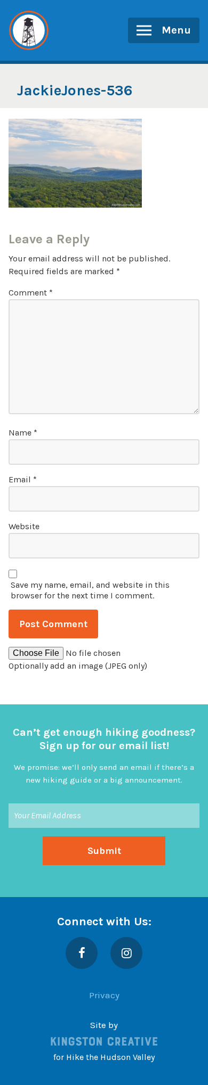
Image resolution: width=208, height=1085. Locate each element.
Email (23, 479)
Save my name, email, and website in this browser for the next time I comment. (90, 590)
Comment (31, 292)
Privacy (104, 995)
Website (24, 526)
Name (23, 433)
